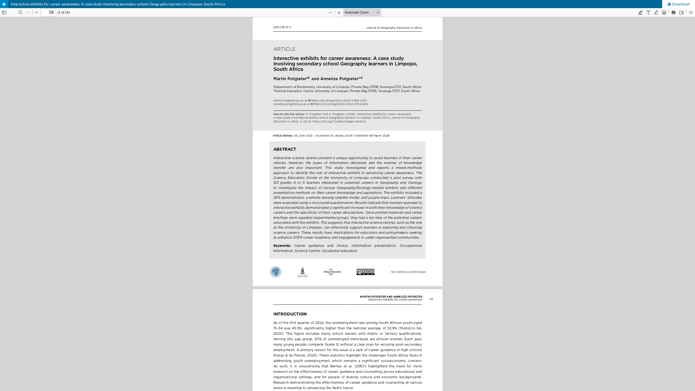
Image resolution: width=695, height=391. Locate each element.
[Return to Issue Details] (4, 4)
